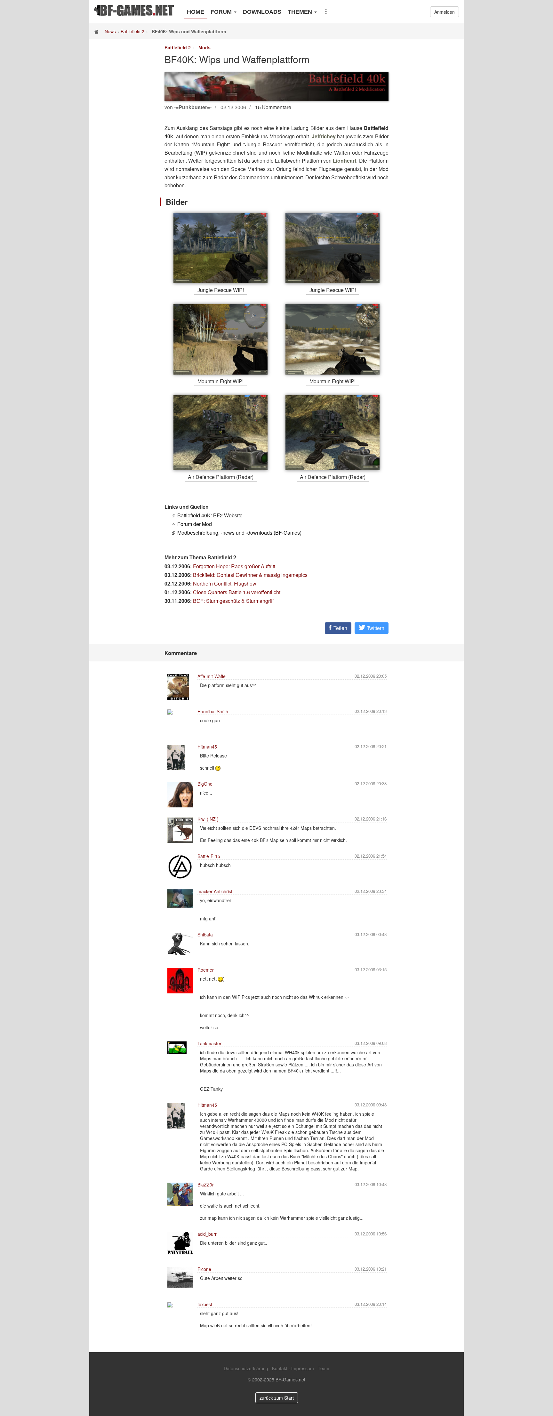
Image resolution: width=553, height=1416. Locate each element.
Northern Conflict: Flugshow (224, 583)
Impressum (302, 1368)
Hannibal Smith (212, 711)
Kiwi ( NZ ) (208, 819)
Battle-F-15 (208, 856)
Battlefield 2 (132, 31)
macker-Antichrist (214, 891)
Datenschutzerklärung (246, 1368)
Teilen (339, 628)
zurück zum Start (277, 1398)
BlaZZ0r (205, 1184)
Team (323, 1368)
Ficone (204, 1269)
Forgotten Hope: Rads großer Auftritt (234, 566)
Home (195, 12)
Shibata (205, 934)
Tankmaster (209, 1043)
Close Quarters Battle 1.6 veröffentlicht (236, 592)
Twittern (374, 628)
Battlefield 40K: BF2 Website (210, 515)
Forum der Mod (194, 524)
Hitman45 (207, 746)
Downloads (262, 12)
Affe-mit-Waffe (211, 676)
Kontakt (279, 1368)
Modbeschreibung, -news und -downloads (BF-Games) (239, 532)
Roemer (205, 970)
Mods (204, 47)
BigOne (204, 784)
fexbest (204, 1304)
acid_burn (207, 1234)
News (110, 31)
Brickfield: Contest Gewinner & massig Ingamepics (250, 575)
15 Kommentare (273, 107)
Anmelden (444, 12)
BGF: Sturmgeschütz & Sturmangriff (233, 600)
